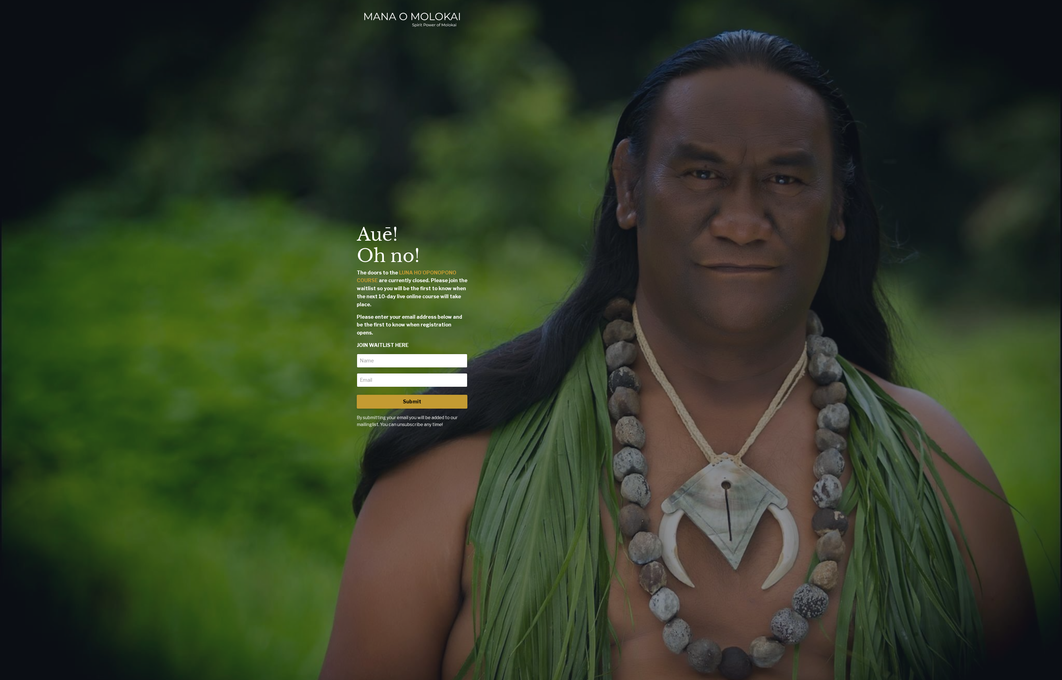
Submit (412, 401)
